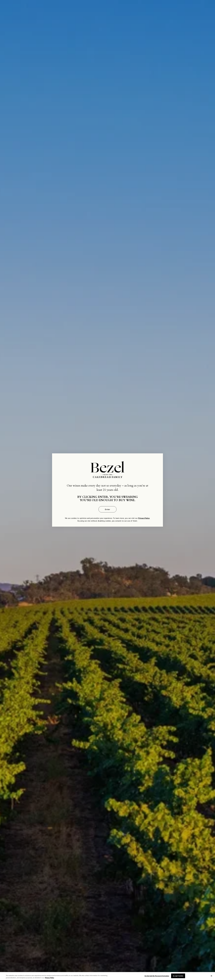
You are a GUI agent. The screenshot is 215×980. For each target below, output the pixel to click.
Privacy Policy (144, 518)
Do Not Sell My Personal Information (157, 976)
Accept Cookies (178, 976)
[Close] (211, 975)
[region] (107, 976)
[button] (107, 509)
